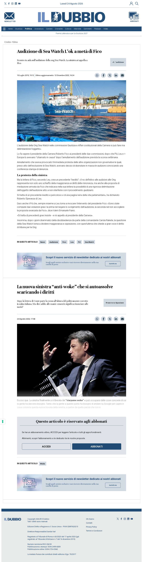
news (42, 242)
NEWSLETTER (10, 20)
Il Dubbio (7, 42)
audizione (53, 242)
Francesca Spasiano (115, 303)
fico (64, 242)
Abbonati (134, 21)
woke (42, 464)
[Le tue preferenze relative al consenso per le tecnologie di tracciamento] (2, 421)
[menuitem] (10, 29)
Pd (79, 242)
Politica (15, 42)
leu (72, 242)
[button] (132, 3)
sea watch (89, 242)
